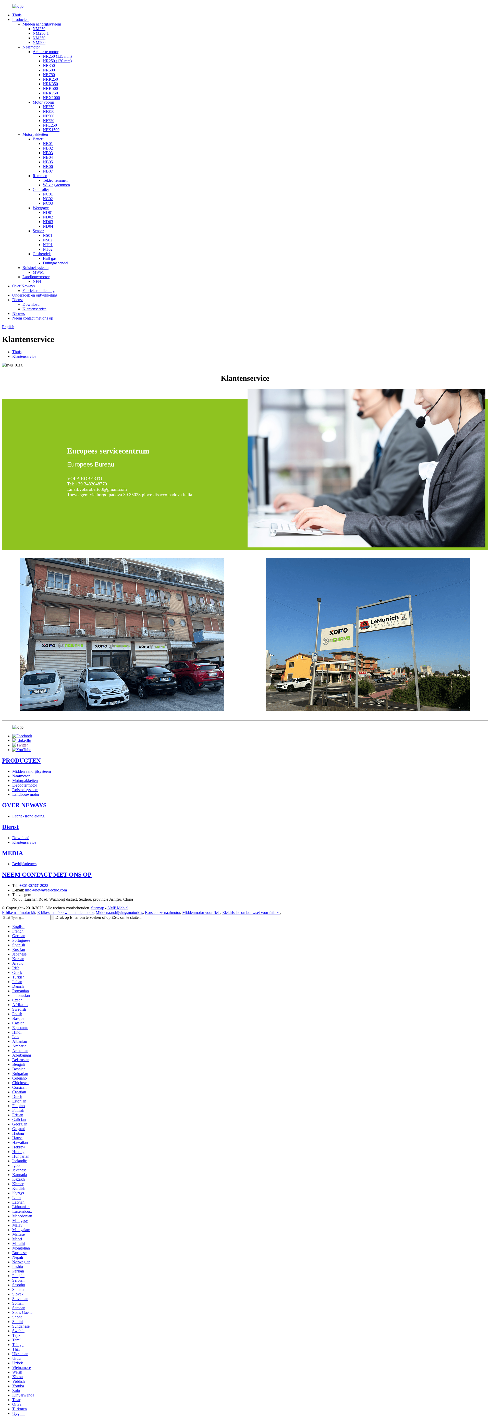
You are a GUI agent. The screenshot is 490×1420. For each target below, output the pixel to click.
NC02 (48, 199)
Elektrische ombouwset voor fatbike (251, 912)
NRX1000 (51, 97)
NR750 (49, 74)
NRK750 (50, 93)
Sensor (38, 231)
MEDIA (12, 853)
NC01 (48, 194)
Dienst (17, 300)
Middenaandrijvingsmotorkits (119, 912)
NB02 (48, 148)
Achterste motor (45, 52)
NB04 (48, 157)
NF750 (48, 120)
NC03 (48, 203)
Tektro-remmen (55, 180)
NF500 (48, 116)
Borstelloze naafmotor (162, 912)
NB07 (48, 171)
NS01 (47, 235)
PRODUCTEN (21, 760)
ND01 (48, 212)
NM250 (39, 29)
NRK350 (50, 84)
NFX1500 (51, 130)
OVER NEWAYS (24, 805)
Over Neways (23, 286)
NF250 (48, 107)
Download (31, 304)
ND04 (48, 226)
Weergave (41, 208)
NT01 (48, 244)
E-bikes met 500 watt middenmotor (65, 912)
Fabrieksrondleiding (38, 290)
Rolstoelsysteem (35, 267)
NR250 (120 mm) (57, 61)
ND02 (48, 217)
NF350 (48, 111)
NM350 (39, 38)
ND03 (48, 221)
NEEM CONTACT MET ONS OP (47, 874)
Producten (20, 19)
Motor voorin (43, 102)
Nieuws (18, 313)
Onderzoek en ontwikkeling (34, 295)
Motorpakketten (35, 134)
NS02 (47, 240)
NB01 (48, 143)
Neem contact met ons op (32, 318)
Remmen (40, 176)
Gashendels (42, 254)
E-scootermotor (24, 785)
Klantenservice (34, 309)
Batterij (38, 139)
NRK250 (50, 79)
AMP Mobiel (117, 908)
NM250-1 (41, 33)
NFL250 (50, 125)
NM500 (39, 42)
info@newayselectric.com (46, 890)
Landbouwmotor (36, 277)
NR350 (49, 65)
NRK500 (50, 88)
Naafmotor (31, 47)
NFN (37, 281)
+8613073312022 (33, 885)
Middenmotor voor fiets (201, 912)
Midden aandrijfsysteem (41, 24)
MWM (38, 272)
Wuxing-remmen (56, 185)
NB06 (48, 166)
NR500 (49, 70)
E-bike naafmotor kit (18, 912)
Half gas (49, 258)
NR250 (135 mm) (57, 56)
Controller (41, 189)
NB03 (48, 153)
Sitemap (97, 908)
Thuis (16, 15)
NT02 (48, 249)
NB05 (48, 162)
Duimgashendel (55, 263)
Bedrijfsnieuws (24, 864)
